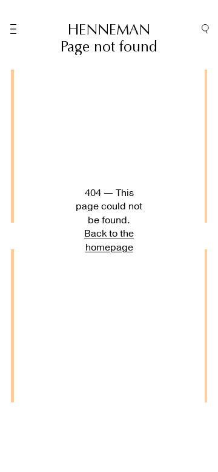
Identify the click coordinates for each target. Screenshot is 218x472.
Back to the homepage (109, 240)
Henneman (109, 30)
